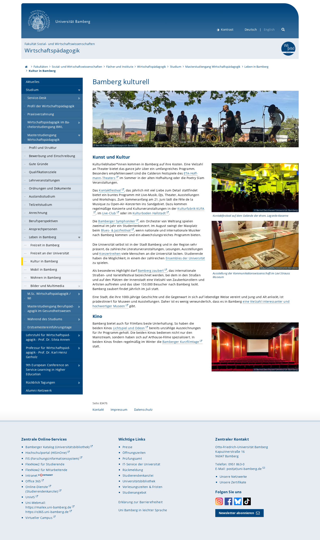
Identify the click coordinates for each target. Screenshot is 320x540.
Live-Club (109, 213)
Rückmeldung (133, 470)
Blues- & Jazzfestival (116, 230)
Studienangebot (134, 492)
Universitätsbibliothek (139, 481)
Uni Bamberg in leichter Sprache (142, 510)
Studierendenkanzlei (138, 475)
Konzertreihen (110, 254)
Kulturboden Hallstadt (149, 213)
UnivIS (30, 497)
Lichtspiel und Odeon (129, 328)
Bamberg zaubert (151, 270)
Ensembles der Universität (185, 258)
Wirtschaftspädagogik (52, 50)
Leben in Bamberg (256, 67)
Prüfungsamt (132, 458)
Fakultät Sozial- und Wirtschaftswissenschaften (60, 44)
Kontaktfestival (110, 190)
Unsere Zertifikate (233, 482)
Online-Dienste (36, 487)
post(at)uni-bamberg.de (244, 469)
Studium (175, 67)
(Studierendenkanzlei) (41, 491)
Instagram (219, 501)
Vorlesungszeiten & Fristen (142, 487)
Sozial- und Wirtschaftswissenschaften (77, 67)
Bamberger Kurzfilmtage (180, 342)
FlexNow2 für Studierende (44, 464)
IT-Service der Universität (141, 464)
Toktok (247, 501)
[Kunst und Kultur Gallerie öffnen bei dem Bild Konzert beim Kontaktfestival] (255, 187)
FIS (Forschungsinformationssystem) (52, 458)
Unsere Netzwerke (233, 477)
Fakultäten (41, 67)
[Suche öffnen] (283, 29)
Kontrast (226, 29)
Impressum (119, 410)
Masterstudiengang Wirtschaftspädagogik (212, 67)
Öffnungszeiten (134, 453)
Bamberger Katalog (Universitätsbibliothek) (57, 447)
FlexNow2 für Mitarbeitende (46, 470)
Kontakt (98, 410)
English (269, 29)
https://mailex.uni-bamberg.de (48, 507)
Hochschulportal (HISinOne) (46, 453)
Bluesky (238, 501)
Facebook (228, 501)
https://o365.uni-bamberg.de (47, 512)
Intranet (31, 475)
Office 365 (32, 481)
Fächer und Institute (119, 67)
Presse (127, 447)
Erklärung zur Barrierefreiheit (140, 502)
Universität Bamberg (43, 34)
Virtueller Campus (38, 518)
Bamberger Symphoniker (116, 221)
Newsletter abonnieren (236, 513)
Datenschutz (143, 410)
